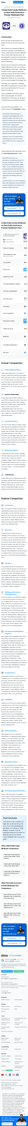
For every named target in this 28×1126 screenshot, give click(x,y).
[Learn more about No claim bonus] (15, 673)
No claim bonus (10, 673)
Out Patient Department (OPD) (15, 791)
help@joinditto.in (14, 978)
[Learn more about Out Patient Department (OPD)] (25, 791)
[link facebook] (17, 1075)
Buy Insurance (18, 2)
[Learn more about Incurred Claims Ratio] (19, 394)
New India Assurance (10, 153)
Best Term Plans (18, 1042)
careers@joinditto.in (6, 992)
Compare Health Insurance (14, 7)
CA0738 (9, 1087)
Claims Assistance (5, 1061)
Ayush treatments (11, 731)
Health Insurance (5, 999)
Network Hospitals (11, 450)
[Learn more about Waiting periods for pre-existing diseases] (26, 593)
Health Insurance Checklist (5, 1023)
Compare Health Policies (5, 1027)
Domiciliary (8, 699)
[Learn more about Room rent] (12, 530)
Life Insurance (18, 1006)
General (3, 1011)
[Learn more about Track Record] (14, 475)
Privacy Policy (18, 1056)
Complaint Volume (11, 421)
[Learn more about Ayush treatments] (17, 731)
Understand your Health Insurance (5, 1019)
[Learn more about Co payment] (13, 505)
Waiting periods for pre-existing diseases (13, 593)
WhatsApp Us (20, 971)
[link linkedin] (10, 1075)
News (15, 1009)
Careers (6, 1070)
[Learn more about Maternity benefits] (18, 762)
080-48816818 (4, 984)
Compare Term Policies (21, 1027)
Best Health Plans (5, 1042)
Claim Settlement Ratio (12, 370)
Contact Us (17, 1070)
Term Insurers (18, 1058)
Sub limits (8, 563)
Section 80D (4, 1049)
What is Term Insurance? (17, 1039)
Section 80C (17, 1049)
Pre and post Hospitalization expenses (14, 632)
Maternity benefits (11, 762)
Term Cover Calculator (7, 1031)
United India (17, 109)
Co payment (9, 505)
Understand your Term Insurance (20, 1019)
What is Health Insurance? (5, 1039)
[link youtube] (2, 1075)
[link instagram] (13, 1075)
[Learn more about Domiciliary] (13, 700)
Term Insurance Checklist (19, 1023)
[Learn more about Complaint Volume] (18, 421)
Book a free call (8, 971)
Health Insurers (5, 1058)
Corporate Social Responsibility (19, 1066)
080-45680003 (5, 978)
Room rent (8, 530)
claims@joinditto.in (13, 984)
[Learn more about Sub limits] (12, 563)
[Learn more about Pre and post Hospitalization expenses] (26, 632)
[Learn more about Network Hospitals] (18, 450)
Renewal (3, 1066)
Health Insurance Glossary (19, 1062)
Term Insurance (18, 999)
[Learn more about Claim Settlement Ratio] (21, 370)
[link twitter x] (6, 1075)
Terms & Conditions (6, 1056)
